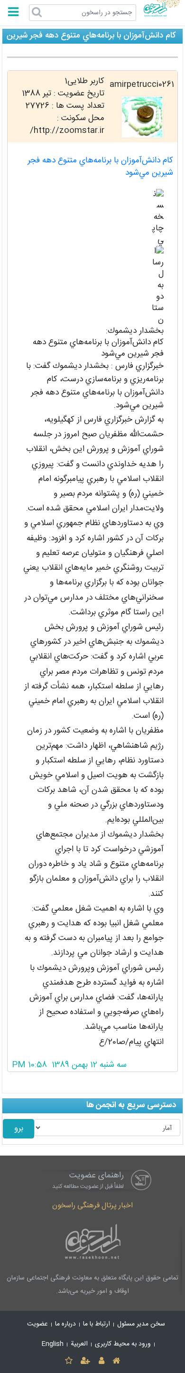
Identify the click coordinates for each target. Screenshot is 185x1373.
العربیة (79, 1344)
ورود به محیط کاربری (123, 1344)
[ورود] (101, 1361)
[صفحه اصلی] (116, 1361)
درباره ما (65, 1324)
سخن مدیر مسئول (141, 1324)
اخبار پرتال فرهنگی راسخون (92, 1205)
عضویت (37, 1324)
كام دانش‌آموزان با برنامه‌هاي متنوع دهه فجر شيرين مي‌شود (100, 167)
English (53, 1344)
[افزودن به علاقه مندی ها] (68, 1361)
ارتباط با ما (96, 1324)
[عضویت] (85, 1361)
